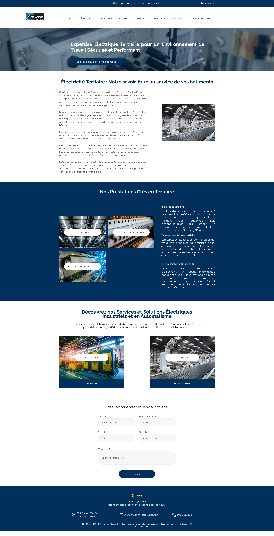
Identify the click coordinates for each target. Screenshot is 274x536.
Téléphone (145, 432)
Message (103, 449)
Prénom (102, 416)
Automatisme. (182, 327)
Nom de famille (147, 416)
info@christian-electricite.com (141, 514)
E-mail (101, 432)
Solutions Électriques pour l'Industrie (146, 327)
